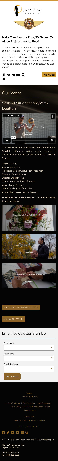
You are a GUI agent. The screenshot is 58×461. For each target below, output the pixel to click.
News (29, 427)
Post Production (29, 403)
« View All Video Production (21, 307)
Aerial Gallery (16, 407)
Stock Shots (29, 417)
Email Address (28, 364)
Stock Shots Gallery (38, 420)
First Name (28, 343)
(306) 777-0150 (12, 452)
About (21, 427)
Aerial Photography (44, 403)
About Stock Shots (21, 420)
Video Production (14, 403)
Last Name (28, 353)
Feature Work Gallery (29, 397)
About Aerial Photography (33, 407)
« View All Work (13, 319)
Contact (36, 427)
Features (29, 393)
